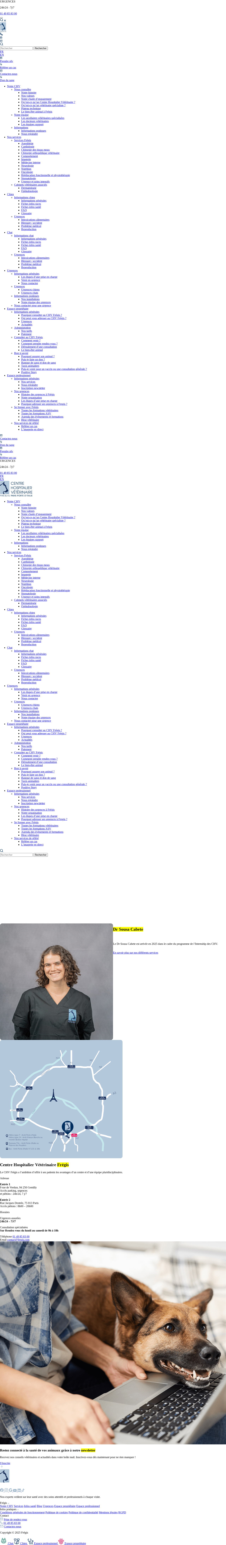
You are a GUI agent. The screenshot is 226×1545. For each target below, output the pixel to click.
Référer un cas (29, 426)
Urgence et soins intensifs (35, 181)
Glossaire (26, 213)
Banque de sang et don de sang (38, 362)
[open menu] (1, 17)
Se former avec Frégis (26, 407)
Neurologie (27, 165)
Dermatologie (28, 187)
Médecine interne (30, 162)
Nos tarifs (26, 330)
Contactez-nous (12, 1526)
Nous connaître (22, 89)
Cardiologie (27, 146)
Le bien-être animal (32, 349)
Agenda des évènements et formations (42, 416)
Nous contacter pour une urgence (32, 305)
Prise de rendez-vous (15, 1519)
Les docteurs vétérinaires (35, 121)
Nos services (14, 137)
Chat (9, 232)
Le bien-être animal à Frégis (36, 111)
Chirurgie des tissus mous (35, 149)
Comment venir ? (30, 340)
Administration (22, 327)
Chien (10, 194)
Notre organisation (31, 397)
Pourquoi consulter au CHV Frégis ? (41, 315)
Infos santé (30, 1506)
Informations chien (24, 197)
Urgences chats (29, 292)
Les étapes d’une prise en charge (39, 276)
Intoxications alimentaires (35, 219)
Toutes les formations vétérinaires (39, 410)
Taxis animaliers (30, 365)
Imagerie (26, 159)
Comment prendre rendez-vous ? (39, 343)
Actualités (26, 324)
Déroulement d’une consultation (39, 346)
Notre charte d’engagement (36, 98)
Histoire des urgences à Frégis (38, 394)
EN (2, 54)
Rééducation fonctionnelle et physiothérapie (45, 175)
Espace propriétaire (17, 308)
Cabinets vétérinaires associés (30, 184)
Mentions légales (108, 1512)
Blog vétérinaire (30, 419)
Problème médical (31, 226)
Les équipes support (32, 124)
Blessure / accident (31, 222)
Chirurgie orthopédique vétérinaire (40, 152)
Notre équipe (21, 114)
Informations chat (24, 235)
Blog (39, 1506)
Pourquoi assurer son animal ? (38, 356)
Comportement (29, 156)
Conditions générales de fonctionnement (22, 1512)
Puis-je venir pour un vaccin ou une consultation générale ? (54, 369)
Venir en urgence (30, 280)
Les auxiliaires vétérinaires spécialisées (42, 118)
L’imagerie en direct (32, 429)
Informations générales (33, 200)
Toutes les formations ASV (36, 413)
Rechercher (40, 48)
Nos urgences (21, 391)
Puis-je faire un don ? (33, 359)
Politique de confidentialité (83, 1512)
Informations (21, 127)
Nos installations (30, 299)
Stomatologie (28, 178)
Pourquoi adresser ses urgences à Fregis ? (44, 403)
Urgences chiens (30, 289)
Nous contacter (29, 283)
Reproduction (28, 229)
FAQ (24, 210)
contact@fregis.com (18, 1239)
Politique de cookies (56, 1512)
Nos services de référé (26, 423)
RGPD (122, 1512)
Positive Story (29, 372)
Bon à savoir (21, 353)
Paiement (26, 334)
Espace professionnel (19, 375)
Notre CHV (13, 86)
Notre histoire (28, 92)
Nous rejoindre (29, 133)
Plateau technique (31, 108)
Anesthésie (27, 143)
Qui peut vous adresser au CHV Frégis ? (43, 318)
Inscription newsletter (33, 388)
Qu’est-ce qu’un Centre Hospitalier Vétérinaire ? (48, 102)
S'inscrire (5, 1463)
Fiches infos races (31, 203)
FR (2, 51)
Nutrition (26, 168)
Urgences (19, 216)
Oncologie (27, 172)
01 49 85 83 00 (8, 13)
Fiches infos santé (31, 206)
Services (18, 1506)
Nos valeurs (27, 95)
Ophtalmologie (29, 191)
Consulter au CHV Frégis (28, 337)
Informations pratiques (33, 130)
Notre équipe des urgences (36, 302)
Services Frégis (22, 140)
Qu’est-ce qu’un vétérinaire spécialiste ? (43, 105)
